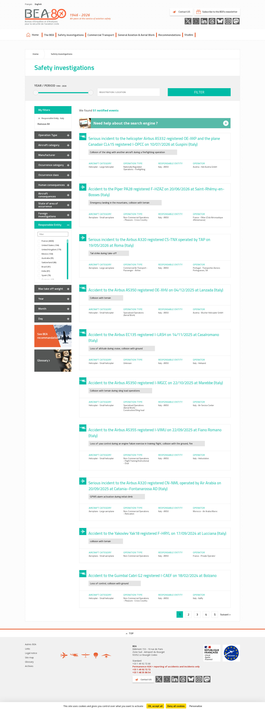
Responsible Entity (49, 224)
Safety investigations (71, 35)
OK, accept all (155, 706)
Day (40, 318)
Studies (188, 35)
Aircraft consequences (47, 195)
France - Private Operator (204, 555)
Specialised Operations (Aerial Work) (133, 314)
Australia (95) (48, 258)
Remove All (44, 124)
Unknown (127, 363)
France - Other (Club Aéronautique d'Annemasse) (208, 218)
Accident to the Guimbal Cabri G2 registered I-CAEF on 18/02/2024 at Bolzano (152, 575)
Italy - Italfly (198, 598)
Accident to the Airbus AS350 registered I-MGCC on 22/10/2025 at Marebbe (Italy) (155, 383)
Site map (29, 657)
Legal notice (31, 653)
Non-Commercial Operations (136, 555)
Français (28, 4)
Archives (29, 666)
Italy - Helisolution (201, 458)
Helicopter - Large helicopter (101, 166)
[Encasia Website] (231, 659)
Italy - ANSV (163, 166)
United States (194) (50, 245)
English (38, 4)
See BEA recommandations (48, 336)
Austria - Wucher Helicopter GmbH (208, 312)
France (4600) (48, 241)
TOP (131, 633)
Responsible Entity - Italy (53, 118)
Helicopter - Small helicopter (101, 312)
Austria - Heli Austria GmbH (205, 166)
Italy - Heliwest (199, 363)
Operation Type (47, 135)
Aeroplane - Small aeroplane (101, 217)
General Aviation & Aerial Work (136, 35)
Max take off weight (50, 288)
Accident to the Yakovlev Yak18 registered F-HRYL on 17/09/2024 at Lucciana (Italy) (157, 533)
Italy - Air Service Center (203, 405)
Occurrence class (48, 175)
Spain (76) (46, 275)
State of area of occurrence (48, 205)
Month (42, 308)
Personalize (195, 706)
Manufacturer (46, 155)
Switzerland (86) (49, 262)
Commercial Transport (101, 35)
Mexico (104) (47, 254)
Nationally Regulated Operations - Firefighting (134, 168)
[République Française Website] (212, 659)
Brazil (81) (46, 266)
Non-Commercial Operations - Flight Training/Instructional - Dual (136, 461)
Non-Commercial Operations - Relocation (136, 512)
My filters (44, 109)
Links (27, 648)
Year (41, 298)
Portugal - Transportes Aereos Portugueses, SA (206, 269)
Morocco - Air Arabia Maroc (205, 511)
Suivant (224, 614)
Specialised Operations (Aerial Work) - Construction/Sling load (133, 408)
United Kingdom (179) (51, 249)
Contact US (184, 11)
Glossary (42, 360)
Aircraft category (48, 145)
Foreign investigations (47, 215)
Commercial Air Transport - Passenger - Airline (135, 269)
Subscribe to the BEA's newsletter (219, 11)
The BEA (49, 35)
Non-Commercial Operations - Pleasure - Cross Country (136, 218)
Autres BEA (30, 644)
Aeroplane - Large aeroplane (101, 267)
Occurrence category (51, 165)
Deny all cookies (176, 706)
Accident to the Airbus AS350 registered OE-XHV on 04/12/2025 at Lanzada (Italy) (155, 290)
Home (35, 35)
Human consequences (51, 184)
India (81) (46, 271)
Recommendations (169, 35)
